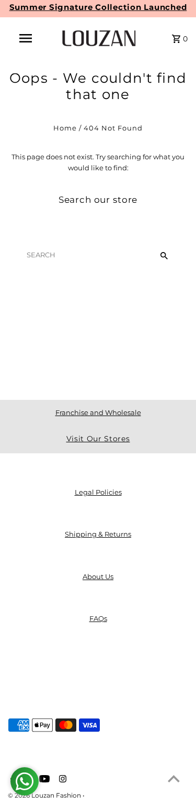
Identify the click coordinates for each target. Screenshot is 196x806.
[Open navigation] (25, 38)
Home (65, 128)
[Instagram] (61, 779)
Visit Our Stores (98, 438)
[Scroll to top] (174, 778)
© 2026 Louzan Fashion (45, 795)
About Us (98, 577)
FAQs (98, 619)
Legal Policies (98, 492)
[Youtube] (43, 779)
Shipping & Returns (98, 534)
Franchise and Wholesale (98, 413)
